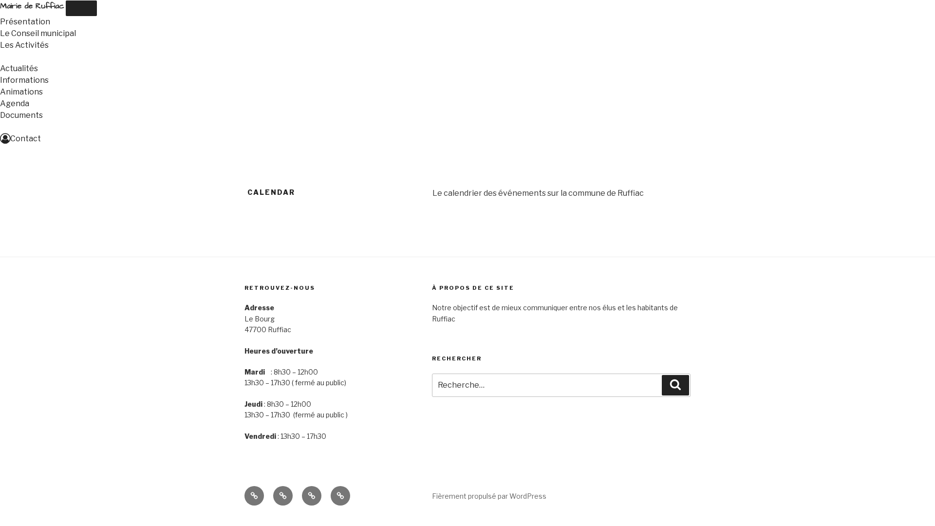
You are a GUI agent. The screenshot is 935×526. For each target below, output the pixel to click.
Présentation (25, 21)
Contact (25, 138)
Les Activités (24, 45)
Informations (24, 80)
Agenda (14, 103)
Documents (21, 115)
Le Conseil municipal (38, 33)
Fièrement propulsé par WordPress (489, 496)
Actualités (19, 68)
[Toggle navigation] (81, 8)
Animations (21, 91)
